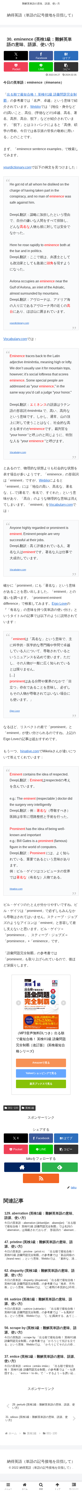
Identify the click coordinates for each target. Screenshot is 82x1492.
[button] (66, 67)
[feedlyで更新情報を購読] (60, 1167)
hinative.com (29, 751)
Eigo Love (59, 603)
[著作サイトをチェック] (22, 1167)
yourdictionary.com (17, 167)
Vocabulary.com (15, 339)
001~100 (13, 1107)
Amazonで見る (41, 1062)
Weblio (35, 106)
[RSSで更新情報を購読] (41, 1178)
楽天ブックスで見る (41, 1083)
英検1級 (29, 1107)
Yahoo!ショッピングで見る (41, 1073)
